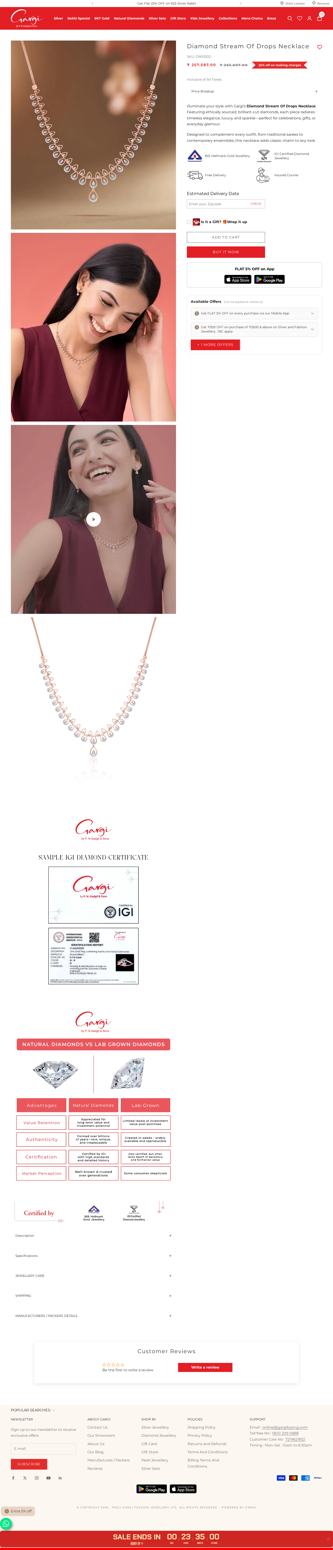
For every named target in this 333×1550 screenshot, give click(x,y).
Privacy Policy (200, 1435)
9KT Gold (101, 18)
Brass (271, 18)
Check (256, 203)
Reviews (323, 3)
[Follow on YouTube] (48, 1478)
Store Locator (295, 3)
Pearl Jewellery (154, 1460)
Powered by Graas (239, 1507)
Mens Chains (252, 18)
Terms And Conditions (208, 1452)
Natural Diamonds (129, 18)
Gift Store (178, 18)
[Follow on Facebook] (13, 1478)
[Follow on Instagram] (36, 1478)
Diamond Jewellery (158, 1435)
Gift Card (149, 1444)
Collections (228, 18)
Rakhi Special (79, 18)
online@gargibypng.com (285, 1427)
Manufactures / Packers (108, 1460)
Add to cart (226, 237)
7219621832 (295, 1439)
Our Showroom (101, 1435)
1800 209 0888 (285, 1433)
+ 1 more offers (215, 344)
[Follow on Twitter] (25, 1478)
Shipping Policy (202, 1427)
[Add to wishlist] (319, 47)
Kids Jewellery (202, 18)
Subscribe (29, 1464)
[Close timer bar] (328, 1539)
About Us (95, 1444)
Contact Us (97, 1427)
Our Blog (95, 1452)
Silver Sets (157, 18)
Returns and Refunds (207, 1444)
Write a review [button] (205, 1367)
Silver (58, 18)
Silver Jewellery (155, 1427)
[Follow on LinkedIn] (60, 1478)
